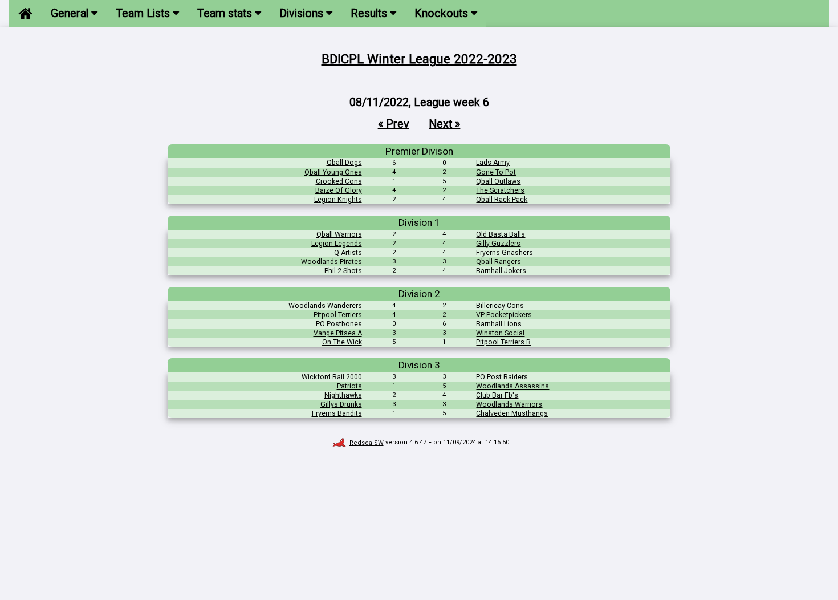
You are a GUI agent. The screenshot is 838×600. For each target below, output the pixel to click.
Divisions (302, 13)
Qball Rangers (498, 262)
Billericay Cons (500, 306)
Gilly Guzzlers (498, 244)
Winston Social (500, 333)
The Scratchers (500, 190)
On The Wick (342, 342)
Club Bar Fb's (497, 395)
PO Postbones (339, 324)
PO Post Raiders (502, 377)
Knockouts (442, 13)
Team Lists (144, 13)
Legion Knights (338, 200)
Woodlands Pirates (331, 262)
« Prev (393, 124)
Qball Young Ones (333, 172)
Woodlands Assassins (512, 386)
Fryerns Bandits (337, 413)
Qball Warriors (339, 234)
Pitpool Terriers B (503, 342)
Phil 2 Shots (343, 271)
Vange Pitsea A (338, 333)
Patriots (349, 386)
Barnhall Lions (499, 324)
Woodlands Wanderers (325, 306)
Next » (444, 124)
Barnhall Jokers (501, 271)
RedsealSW (366, 443)
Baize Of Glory (338, 190)
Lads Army (493, 163)
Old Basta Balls (500, 234)
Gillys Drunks (341, 404)
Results (370, 13)
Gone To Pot (496, 172)
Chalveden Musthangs (512, 413)
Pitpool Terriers (338, 315)
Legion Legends (336, 244)
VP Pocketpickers (504, 315)
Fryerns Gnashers (504, 253)
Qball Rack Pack (501, 200)
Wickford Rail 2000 (332, 377)
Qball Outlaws (498, 181)
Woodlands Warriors (509, 404)
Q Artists (348, 253)
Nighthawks (343, 395)
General (71, 13)
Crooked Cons (339, 181)
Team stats (226, 13)
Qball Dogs (344, 163)
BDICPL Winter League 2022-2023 (419, 58)
